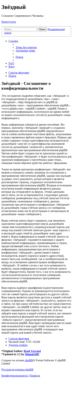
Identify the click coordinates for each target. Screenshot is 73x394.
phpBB (29, 360)
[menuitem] (26, 47)
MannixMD (32, 354)
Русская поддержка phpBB (17, 369)
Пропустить (8, 21)
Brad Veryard (32, 351)
